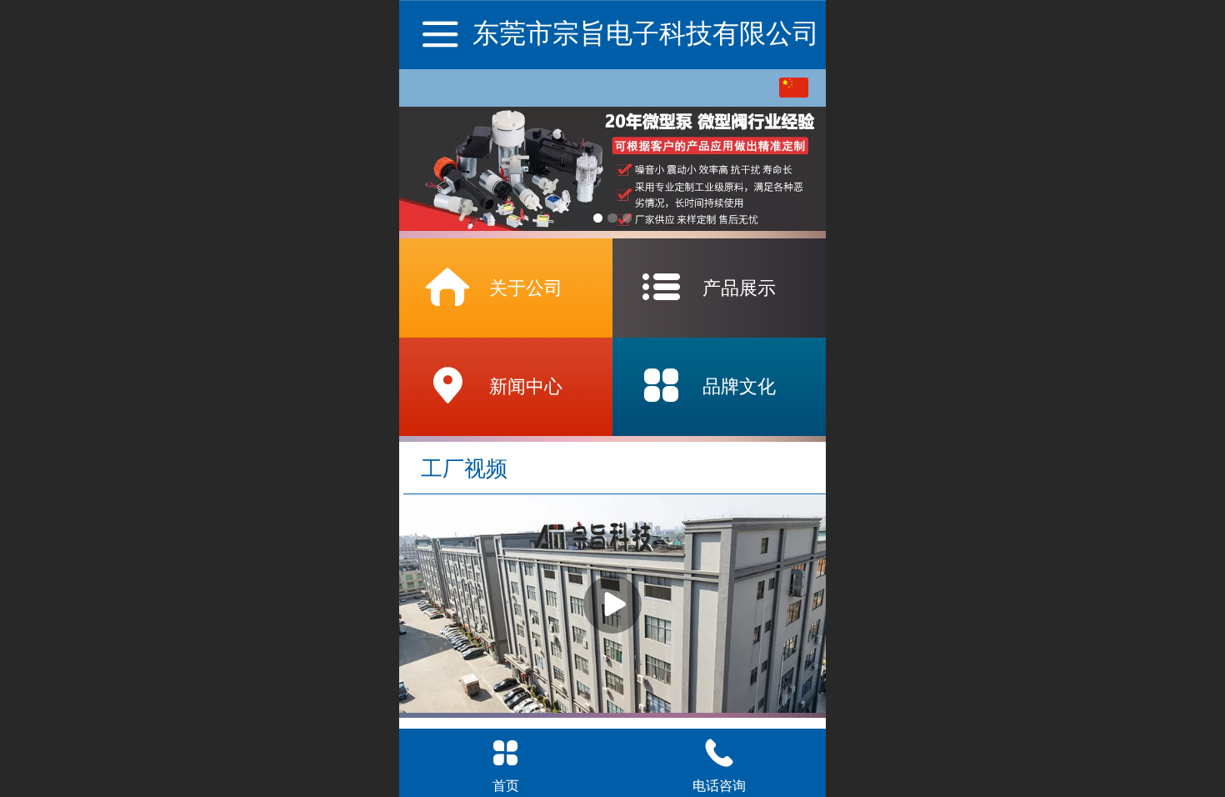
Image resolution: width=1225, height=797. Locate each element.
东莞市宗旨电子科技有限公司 (645, 33)
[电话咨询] (719, 753)
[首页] (505, 753)
